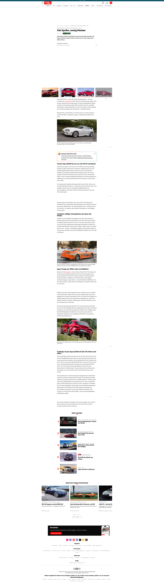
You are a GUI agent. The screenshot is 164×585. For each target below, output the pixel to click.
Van (74, 5)
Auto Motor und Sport (52, 579)
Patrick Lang (65, 43)
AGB (73, 550)
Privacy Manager (95, 550)
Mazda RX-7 (69, 272)
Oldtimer (87, 5)
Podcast (60, 545)
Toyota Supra (68, 101)
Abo (111, 2)
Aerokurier (45, 579)
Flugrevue (74, 579)
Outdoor (103, 579)
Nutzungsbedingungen (79, 550)
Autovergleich (71, 545)
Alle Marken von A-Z (47, 550)
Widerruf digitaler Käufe (97, 545)
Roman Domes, (60, 43)
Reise (71, 5)
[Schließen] (95, 153)
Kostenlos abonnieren (56, 533)
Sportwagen (65, 5)
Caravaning (64, 579)
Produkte (84, 0)
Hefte (80, 0)
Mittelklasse (48, 5)
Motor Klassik (71, 557)
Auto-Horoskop (108, 5)
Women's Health (80, 580)
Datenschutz (88, 550)
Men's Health (90, 579)
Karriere (76, 552)
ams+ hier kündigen (87, 545)
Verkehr (92, 5)
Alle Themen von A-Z (57, 550)
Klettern (78, 579)
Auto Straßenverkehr (85, 557)
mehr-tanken (84, 579)
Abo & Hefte (92, 557)
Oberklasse (59, 5)
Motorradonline (98, 579)
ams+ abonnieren (79, 545)
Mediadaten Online (72, 562)
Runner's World (73, 580)
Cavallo (69, 579)
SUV (54, 5)
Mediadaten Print (81, 562)
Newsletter (65, 545)
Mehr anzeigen (76, 516)
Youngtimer (77, 557)
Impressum (69, 550)
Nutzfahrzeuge (80, 5)
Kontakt (63, 550)
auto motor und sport (63, 557)
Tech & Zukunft (100, 5)
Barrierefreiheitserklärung (105, 550)
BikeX (59, 579)
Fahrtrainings (54, 545)
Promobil (108, 579)
